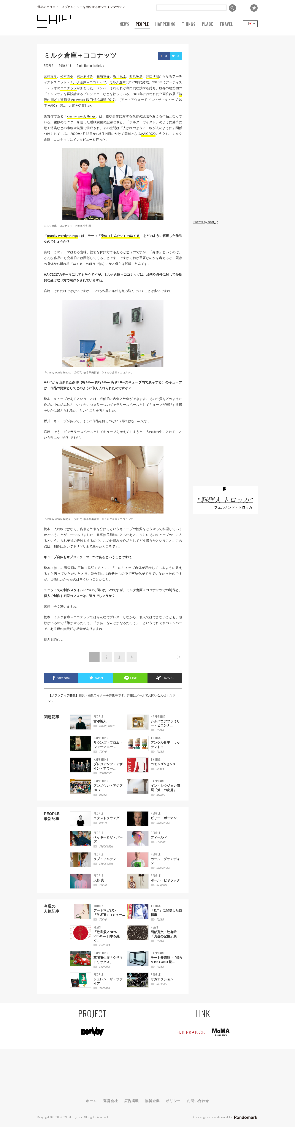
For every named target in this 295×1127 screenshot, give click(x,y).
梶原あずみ (85, 76)
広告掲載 (131, 1100)
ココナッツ (68, 88)
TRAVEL (226, 24)
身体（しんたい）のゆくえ (120, 235)
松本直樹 (66, 76)
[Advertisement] (225, 188)
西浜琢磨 (136, 76)
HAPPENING (165, 24)
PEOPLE (142, 24)
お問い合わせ (198, 1100)
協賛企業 (152, 1100)
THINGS (188, 24)
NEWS (124, 24)
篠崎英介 (103, 76)
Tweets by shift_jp (205, 222)
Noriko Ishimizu (94, 65)
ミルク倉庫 (117, 82)
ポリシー (173, 1100)
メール (140, 695)
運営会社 (110, 1100)
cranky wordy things (81, 116)
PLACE (207, 24)
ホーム (91, 1100)
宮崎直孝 (50, 76)
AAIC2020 (148, 134)
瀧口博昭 (152, 76)
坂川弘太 (119, 76)
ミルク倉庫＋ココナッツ (88, 82)
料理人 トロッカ (225, 500)
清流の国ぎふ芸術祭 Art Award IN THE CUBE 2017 (113, 96)
